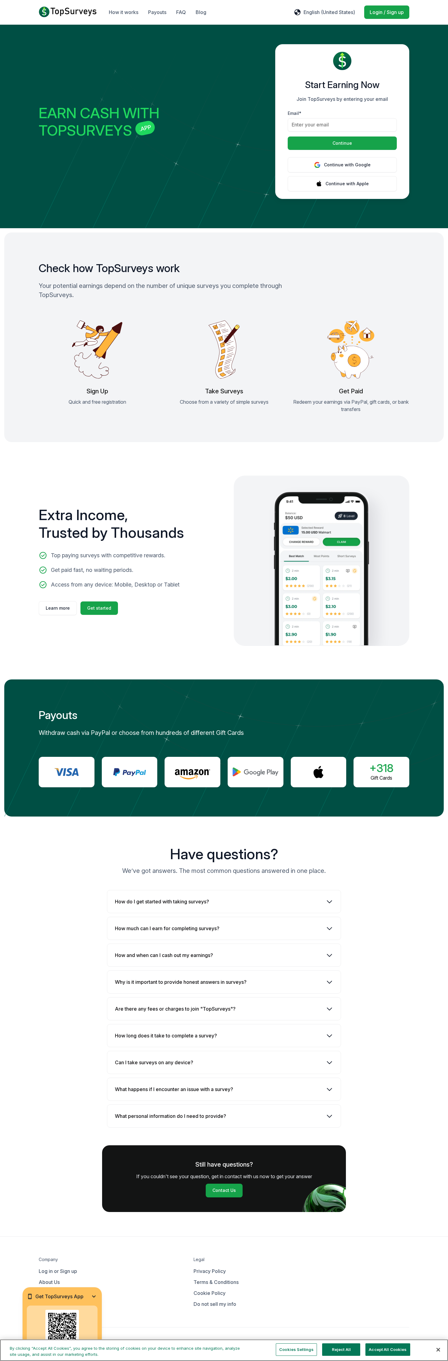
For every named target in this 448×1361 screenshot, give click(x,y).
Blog (201, 12)
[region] (224, 1350)
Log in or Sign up (58, 1271)
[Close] (438, 1349)
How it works (123, 12)
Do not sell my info (215, 1304)
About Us (49, 1282)
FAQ (181, 12)
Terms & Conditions (216, 1282)
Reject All (341, 1349)
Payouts (157, 12)
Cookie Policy (210, 1293)
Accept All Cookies (388, 1349)
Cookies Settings (296, 1349)
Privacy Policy (210, 1271)
